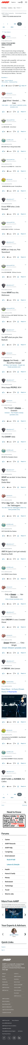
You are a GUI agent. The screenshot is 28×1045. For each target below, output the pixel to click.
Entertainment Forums (20, 13)
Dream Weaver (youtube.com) (14, 648)
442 (4, 27)
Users (2, 805)
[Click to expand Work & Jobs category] (3, 894)
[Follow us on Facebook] (4, 1038)
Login (19, 2)
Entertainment (10, 856)
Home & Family (10, 873)
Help (15, 7)
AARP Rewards (10, 843)
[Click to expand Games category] (3, 839)
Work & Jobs (9, 894)
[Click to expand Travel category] (3, 890)
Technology (9, 886)
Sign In (3, 950)
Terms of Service (15, 1020)
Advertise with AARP (18, 984)
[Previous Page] (3, 23)
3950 (12, 27)
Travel (7, 890)
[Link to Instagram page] (14, 1038)
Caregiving (8, 852)
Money (7, 877)
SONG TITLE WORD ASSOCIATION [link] (12, 16)
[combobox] (14, 802)
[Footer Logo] (14, 960)
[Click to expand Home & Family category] (3, 873)
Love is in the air (9, 80)
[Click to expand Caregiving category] (3, 852)
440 (15, 24)
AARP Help (8, 848)
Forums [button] (18, 7)
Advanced (24, 805)
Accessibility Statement (7, 1023)
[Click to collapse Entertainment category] (3, 856)
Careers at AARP (17, 987)
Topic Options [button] (7, 32)
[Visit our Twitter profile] (9, 1038)
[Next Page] (25, 27)
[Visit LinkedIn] (19, 1038)
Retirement (9, 882)
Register (3, 947)
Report (20, 85)
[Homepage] (5, 2)
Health (7, 869)
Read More (4, 77)
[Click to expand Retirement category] (3, 881)
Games (7, 839)
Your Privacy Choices (6, 1033)
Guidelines (10, 7)
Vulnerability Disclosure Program (8, 1031)
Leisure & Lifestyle (13, 864)
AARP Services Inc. (17, 995)
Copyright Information (6, 1028)
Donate (3, 976)
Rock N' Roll (11, 859)
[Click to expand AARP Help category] (3, 847)
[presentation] (3, 914)
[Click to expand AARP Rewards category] (3, 843)
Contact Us (16, 973)
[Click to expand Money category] (3, 877)
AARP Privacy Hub (5, 1020)
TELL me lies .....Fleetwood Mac (9, 82)
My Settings (4, 7)
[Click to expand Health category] (3, 869)
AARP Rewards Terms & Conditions (9, 1025)
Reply (23, 85)
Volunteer (4, 979)
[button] (25, 35)
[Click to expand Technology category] (3, 886)
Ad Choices (20, 1031)
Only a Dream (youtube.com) (14, 599)
